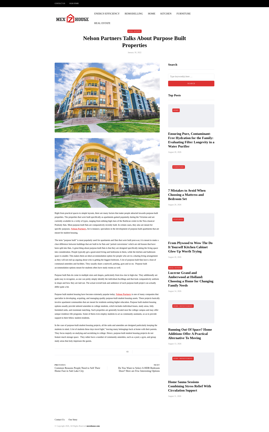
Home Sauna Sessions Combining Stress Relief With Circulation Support (189, 386)
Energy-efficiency (107, 13)
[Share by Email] (158, 351)
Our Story (74, 3)
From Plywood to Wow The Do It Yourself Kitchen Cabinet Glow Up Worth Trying (190, 247)
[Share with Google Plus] (144, 351)
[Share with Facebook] (137, 351)
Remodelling (134, 13)
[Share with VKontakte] (154, 351)
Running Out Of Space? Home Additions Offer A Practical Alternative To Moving (190, 334)
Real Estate (102, 23)
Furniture (184, 13)
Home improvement (183, 306)
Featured (178, 219)
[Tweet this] (140, 351)
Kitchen (165, 13)
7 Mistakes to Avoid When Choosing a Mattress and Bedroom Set (187, 195)
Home (151, 13)
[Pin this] (151, 351)
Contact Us (60, 3)
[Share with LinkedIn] (147, 351)
